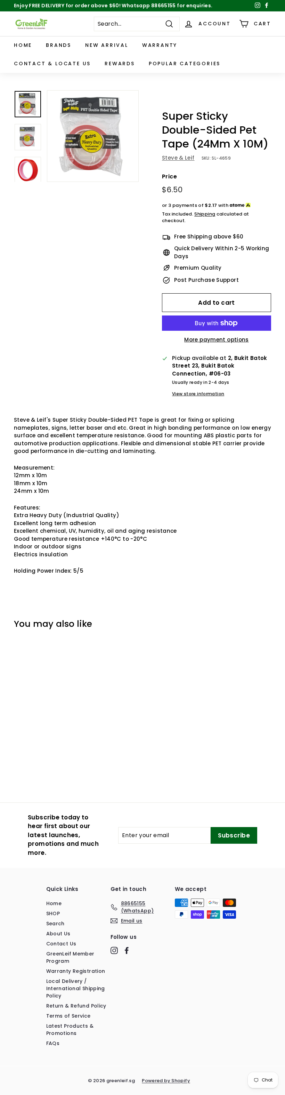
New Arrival (106, 45)
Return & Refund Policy (76, 1005)
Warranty (159, 45)
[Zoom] (92, 136)
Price (169, 176)
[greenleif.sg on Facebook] (126, 950)
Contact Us (61, 943)
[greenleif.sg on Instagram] (114, 950)
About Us (58, 933)
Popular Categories (184, 63)
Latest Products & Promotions (69, 1029)
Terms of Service (68, 1015)
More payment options (216, 339)
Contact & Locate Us (52, 63)
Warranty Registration (75, 971)
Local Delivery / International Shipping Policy (75, 988)
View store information (198, 394)
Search (55, 923)
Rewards (120, 63)
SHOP (53, 913)
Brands (58, 45)
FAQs (53, 1043)
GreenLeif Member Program (70, 957)
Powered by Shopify (166, 1080)
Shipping (204, 214)
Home (23, 45)
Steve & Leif (178, 157)
